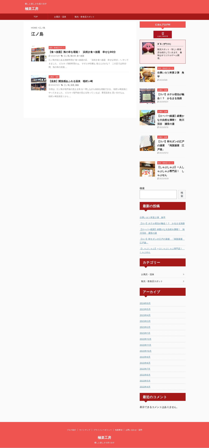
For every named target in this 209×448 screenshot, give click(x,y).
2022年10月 (145, 351)
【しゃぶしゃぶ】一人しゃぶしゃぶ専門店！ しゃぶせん (170, 171)
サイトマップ (84, 430)
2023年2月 (145, 327)
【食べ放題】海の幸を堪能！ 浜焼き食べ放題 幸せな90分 (82, 51)
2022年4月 (145, 386)
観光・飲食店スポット (85, 16)
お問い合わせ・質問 (134, 430)
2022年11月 (145, 345)
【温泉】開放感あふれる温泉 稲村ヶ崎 (71, 81)
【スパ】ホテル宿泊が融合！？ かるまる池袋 (162, 223)
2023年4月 (145, 315)
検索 (142, 188)
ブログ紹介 (71, 430)
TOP (36, 16)
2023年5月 (145, 309)
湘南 (77, 85)
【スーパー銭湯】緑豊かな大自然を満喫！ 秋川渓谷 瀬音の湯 (170, 119)
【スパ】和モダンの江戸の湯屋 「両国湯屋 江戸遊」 (170, 145)
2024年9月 (145, 303)
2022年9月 (145, 357)
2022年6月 (145, 374)
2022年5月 (145, 380)
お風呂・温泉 (60, 16)
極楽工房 (31, 9)
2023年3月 (145, 321)
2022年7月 (145, 369)
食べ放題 (80, 56)
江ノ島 (66, 56)
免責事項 (118, 430)
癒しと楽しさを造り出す (104, 442)
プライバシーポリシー (102, 430)
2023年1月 (145, 333)
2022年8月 (145, 363)
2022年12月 (145, 339)
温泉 (72, 85)
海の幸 (73, 56)
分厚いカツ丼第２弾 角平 (152, 217)
